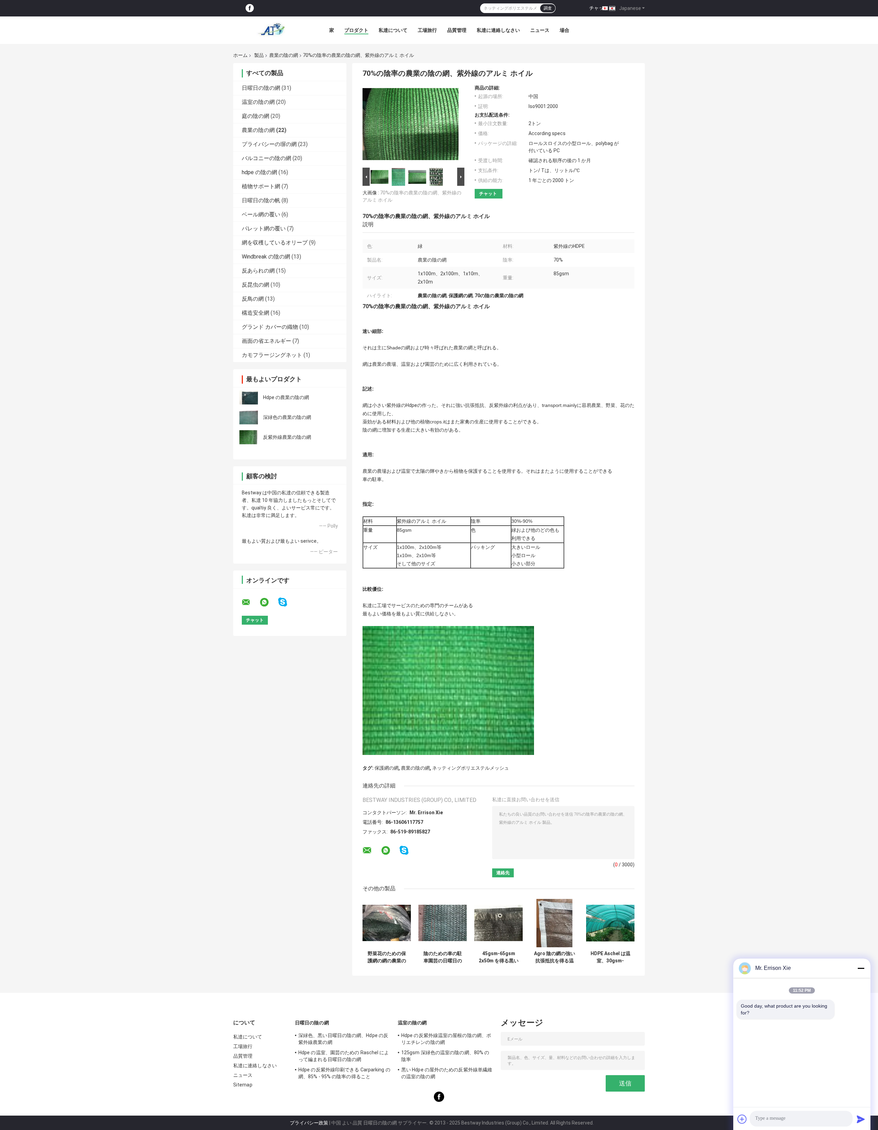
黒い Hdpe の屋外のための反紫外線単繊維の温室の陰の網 (446, 1073)
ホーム (240, 55)
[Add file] (742, 1119)
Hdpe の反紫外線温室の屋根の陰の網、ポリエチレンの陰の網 (446, 1039)
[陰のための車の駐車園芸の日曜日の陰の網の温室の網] (442, 923)
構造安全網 (255, 313)
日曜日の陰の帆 (261, 200)
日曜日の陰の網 (261, 88)
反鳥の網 (253, 299)
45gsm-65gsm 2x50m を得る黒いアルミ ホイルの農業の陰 (499, 957)
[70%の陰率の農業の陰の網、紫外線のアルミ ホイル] (411, 125)
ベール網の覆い (261, 214)
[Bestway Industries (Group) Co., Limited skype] (287, 602)
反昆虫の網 (255, 284)
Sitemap (242, 1084)
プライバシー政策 (309, 1123)
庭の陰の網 (255, 116)
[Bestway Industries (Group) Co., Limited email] (250, 602)
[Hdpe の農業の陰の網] (248, 397)
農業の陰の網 (283, 55)
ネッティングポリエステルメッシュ (470, 768)
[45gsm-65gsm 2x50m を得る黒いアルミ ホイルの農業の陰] (498, 923)
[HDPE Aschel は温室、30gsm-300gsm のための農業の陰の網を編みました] (610, 923)
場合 (564, 30)
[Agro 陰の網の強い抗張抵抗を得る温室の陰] (554, 923)
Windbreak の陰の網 (266, 256)
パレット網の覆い (264, 228)
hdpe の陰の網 (259, 172)
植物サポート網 (261, 186)
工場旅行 (427, 30)
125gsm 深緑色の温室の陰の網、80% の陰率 (445, 1056)
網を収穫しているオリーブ (275, 242)
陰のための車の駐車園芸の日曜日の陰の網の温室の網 (443, 957)
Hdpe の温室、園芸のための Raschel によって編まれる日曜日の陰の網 (343, 1056)
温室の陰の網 (258, 102)
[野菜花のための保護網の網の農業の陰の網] (387, 923)
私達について (393, 30)
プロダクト (356, 30)
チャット (598, 8)
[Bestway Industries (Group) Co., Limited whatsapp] (268, 602)
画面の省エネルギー (266, 341)
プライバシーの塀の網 (269, 144)
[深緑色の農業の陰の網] (248, 417)
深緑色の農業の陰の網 (287, 417)
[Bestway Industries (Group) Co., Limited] (271, 30)
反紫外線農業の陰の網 (287, 437)
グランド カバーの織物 (270, 327)
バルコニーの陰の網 (266, 158)
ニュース (539, 30)
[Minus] (861, 968)
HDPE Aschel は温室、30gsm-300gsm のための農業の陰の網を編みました (610, 957)
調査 (548, 8)
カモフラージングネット (272, 355)
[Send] (860, 1119)
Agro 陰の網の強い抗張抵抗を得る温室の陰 (554, 957)
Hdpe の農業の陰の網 (286, 397)
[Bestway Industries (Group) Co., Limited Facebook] (250, 8)
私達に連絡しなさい (498, 30)
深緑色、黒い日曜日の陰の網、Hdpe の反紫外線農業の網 (343, 1039)
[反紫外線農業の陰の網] (248, 437)
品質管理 (456, 30)
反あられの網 (258, 270)
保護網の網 (387, 768)
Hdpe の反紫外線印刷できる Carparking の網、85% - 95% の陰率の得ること (344, 1073)
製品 (259, 55)
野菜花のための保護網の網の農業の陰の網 (387, 957)
